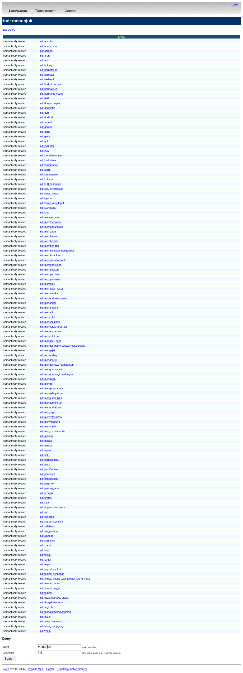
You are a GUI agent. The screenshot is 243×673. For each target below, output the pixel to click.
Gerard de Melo (34, 669)
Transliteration (45, 11)
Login (234, 4)
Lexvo (5, 669)
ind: (46, 41)
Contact (70, 11)
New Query (8, 29)
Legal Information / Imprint (72, 669)
